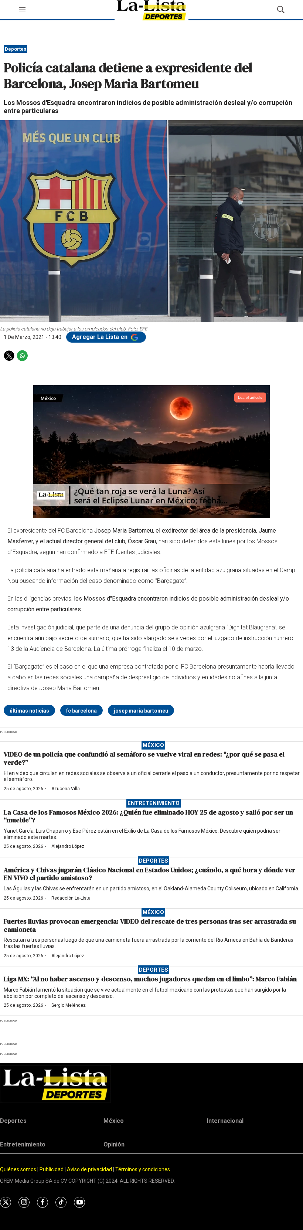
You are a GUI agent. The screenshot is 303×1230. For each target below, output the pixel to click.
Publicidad (52, 1169)
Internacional (225, 1120)
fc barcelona (81, 711)
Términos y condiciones (142, 1169)
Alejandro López (67, 846)
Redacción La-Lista (71, 898)
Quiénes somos (18, 1169)
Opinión (114, 1144)
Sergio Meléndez (68, 1005)
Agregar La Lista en (100, 336)
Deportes (15, 49)
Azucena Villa (65, 788)
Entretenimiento (153, 803)
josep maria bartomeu (141, 711)
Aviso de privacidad (89, 1169)
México (153, 745)
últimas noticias (29, 711)
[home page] (151, 1083)
